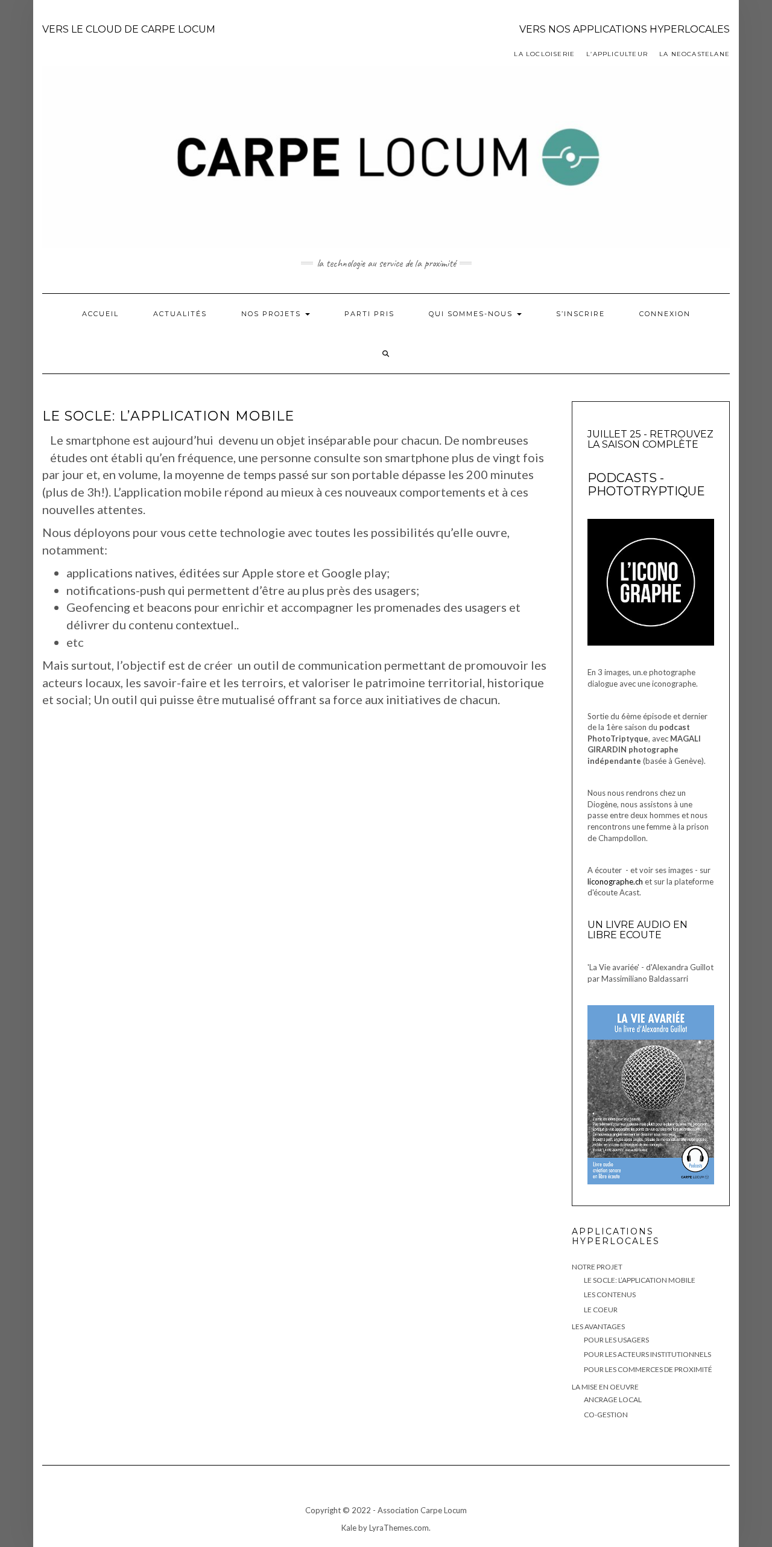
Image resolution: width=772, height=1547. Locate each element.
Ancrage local (613, 1399)
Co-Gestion (606, 1414)
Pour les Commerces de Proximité (648, 1369)
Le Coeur (601, 1309)
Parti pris (369, 314)
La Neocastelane (694, 54)
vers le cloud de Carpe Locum (128, 29)
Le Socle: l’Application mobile (639, 1280)
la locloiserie (544, 54)
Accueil (100, 314)
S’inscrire (580, 314)
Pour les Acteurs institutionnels (647, 1354)
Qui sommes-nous (472, 314)
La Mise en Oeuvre (605, 1386)
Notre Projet (597, 1266)
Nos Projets (272, 314)
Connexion (665, 314)
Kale (348, 1528)
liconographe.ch (615, 881)
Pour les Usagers (616, 1339)
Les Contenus (610, 1294)
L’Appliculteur (617, 54)
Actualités (180, 314)
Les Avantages (598, 1326)
